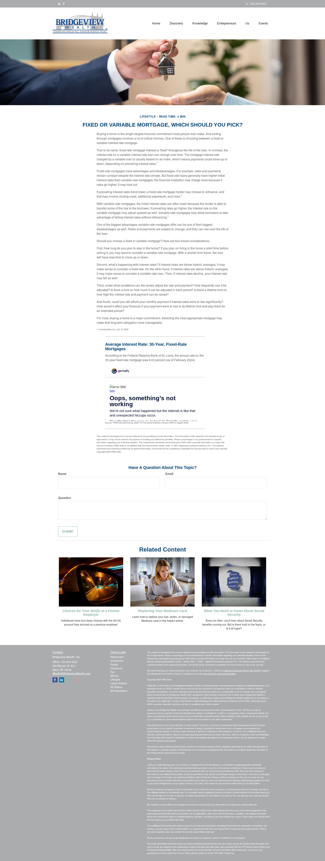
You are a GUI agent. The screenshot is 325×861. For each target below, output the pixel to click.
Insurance (116, 668)
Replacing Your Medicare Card (162, 611)
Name (62, 474)
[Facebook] (64, 3)
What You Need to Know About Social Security (234, 613)
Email (169, 474)
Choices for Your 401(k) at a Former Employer (91, 613)
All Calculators (118, 691)
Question (64, 498)
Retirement (117, 657)
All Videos (116, 687)
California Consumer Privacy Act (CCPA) (241, 670)
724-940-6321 (258, 3)
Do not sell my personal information (220, 673)
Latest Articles (118, 683)
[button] (176, 23)
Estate (114, 664)
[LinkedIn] (59, 3)
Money (114, 676)
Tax (112, 672)
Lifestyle (115, 679)
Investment (117, 661)
